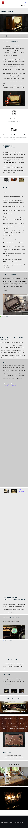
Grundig (8, 269)
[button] (22, 5)
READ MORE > (14, 122)
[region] (14, 23)
